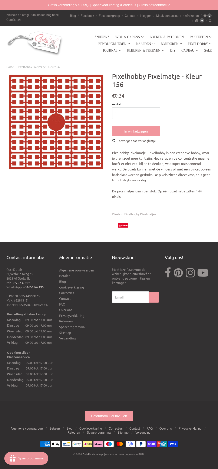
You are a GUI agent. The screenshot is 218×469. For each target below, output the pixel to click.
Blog (73, 15)
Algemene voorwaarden (76, 270)
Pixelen (117, 214)
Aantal (116, 104)
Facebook (87, 15)
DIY (172, 50)
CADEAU (187, 50)
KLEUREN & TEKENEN (143, 50)
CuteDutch (89, 454)
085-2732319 (21, 283)
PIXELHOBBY (198, 44)
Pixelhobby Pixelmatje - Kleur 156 (39, 67)
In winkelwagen (136, 131)
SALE (208, 50)
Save (125, 225)
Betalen (64, 276)
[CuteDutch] (35, 43)
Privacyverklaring (72, 315)
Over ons (65, 310)
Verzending (67, 338)
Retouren (66, 321)
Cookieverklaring (71, 287)
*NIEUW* (102, 37)
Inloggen (146, 15)
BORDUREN (169, 44)
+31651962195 (33, 287)
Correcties (66, 293)
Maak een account (168, 15)
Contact (130, 15)
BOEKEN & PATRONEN (167, 37)
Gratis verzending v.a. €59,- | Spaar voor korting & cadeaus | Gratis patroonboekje (109, 4)
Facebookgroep (109, 15)
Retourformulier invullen (109, 415)
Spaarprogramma (72, 327)
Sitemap (65, 332)
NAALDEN (143, 44)
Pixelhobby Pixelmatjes (140, 214)
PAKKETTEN (199, 37)
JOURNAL (110, 50)
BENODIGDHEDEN (112, 44)
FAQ (62, 304)
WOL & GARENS (127, 37)
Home (10, 67)
